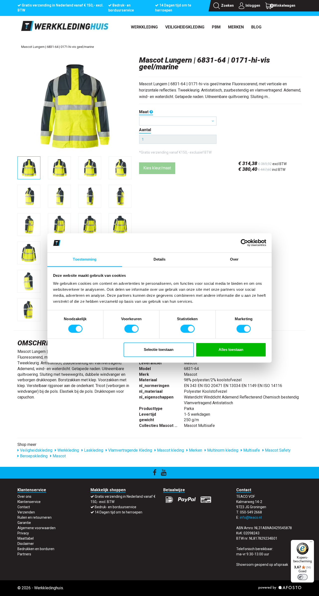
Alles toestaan (231, 349)
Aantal (145, 129)
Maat (144, 111)
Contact (23, 507)
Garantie (24, 523)
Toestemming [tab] (84, 259)
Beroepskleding (33, 456)
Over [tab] (234, 259)
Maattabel (25, 538)
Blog (256, 27)
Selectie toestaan (158, 349)
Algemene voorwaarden (36, 528)
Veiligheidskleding (184, 27)
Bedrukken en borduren (35, 549)
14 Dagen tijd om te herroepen (118, 512)
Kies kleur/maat (157, 168)
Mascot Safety (277, 450)
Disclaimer (25, 544)
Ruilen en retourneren (34, 517)
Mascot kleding (170, 450)
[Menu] (311, 543)
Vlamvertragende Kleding (129, 450)
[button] (178, 121)
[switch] (131, 329)
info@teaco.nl (251, 517)
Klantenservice (29, 502)
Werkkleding (144, 27)
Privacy (23, 533)
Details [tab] (160, 259)
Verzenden (26, 512)
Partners (24, 554)
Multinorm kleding (222, 450)
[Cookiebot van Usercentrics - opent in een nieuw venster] (244, 243)
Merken (236, 27)
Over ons (24, 496)
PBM (216, 27)
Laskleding (93, 450)
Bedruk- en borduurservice (115, 507)
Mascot (59, 456)
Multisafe (251, 450)
